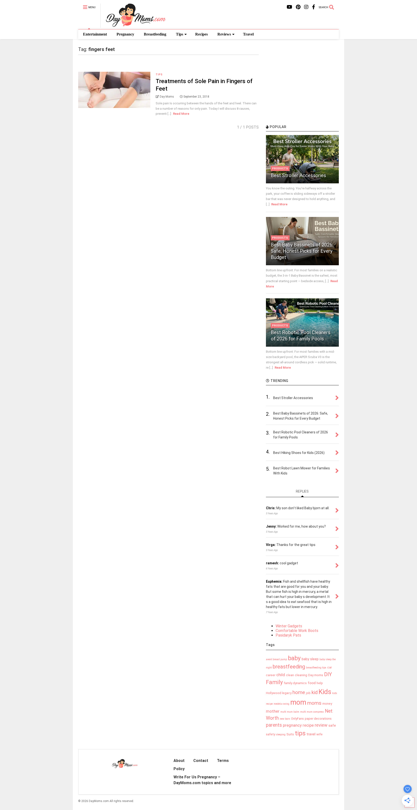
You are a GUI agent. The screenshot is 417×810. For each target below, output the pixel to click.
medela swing (281, 703)
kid (315, 692)
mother (272, 711)
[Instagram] (306, 7)
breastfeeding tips (316, 667)
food (312, 683)
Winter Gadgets (289, 626)
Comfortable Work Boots (297, 630)
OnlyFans (297, 718)
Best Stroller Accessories (298, 175)
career (270, 675)
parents (274, 725)
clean (290, 675)
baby (294, 658)
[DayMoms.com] (133, 25)
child (280, 674)
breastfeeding (289, 667)
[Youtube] (289, 7)
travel (310, 734)
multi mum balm (289, 711)
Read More (181, 113)
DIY (328, 674)
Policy (179, 769)
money (327, 703)
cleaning (301, 675)
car (329, 667)
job (308, 693)
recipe (308, 725)
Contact (200, 760)
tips (300, 733)
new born (285, 718)
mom (298, 702)
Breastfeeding (155, 34)
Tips (179, 34)
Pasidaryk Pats (288, 635)
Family (274, 682)
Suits (290, 734)
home (298, 692)
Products (280, 168)
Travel (248, 34)
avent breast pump (276, 659)
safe (332, 725)
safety (270, 734)
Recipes (201, 34)
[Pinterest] (298, 7)
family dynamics (295, 683)
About (179, 760)
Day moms (315, 675)
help (320, 683)
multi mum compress (312, 711)
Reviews (224, 34)
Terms (223, 760)
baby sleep (310, 659)
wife (319, 734)
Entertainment (95, 34)
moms (314, 703)
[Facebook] (313, 7)
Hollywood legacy (279, 693)
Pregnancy (125, 34)
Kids (325, 692)
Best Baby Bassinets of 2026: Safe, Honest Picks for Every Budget (302, 251)
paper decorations (318, 718)
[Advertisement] (302, 88)
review (321, 725)
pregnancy (292, 725)
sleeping (280, 734)
